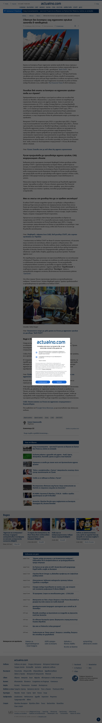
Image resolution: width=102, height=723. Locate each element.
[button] (51, 361)
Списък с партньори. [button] (46, 369)
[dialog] (51, 361)
